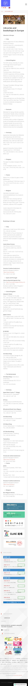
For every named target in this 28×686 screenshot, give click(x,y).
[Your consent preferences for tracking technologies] (20, 684)
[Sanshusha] (17, 648)
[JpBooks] (8, 643)
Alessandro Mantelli (17, 675)
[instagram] (5, 8)
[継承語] (14, 523)
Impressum (7, 618)
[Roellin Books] (8, 653)
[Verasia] (8, 648)
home (2, 11)
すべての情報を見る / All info (14, 602)
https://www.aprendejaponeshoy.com (15, 282)
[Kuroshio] (17, 643)
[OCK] (14, 543)
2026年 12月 (7, 557)
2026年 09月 (7, 578)
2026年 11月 (7, 570)
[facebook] (2, 8)
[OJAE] (14, 533)
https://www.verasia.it (9, 272)
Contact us (6, 630)
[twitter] (3, 8)
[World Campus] (17, 653)
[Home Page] (14, 3)
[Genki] (17, 639)
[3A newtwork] (8, 639)
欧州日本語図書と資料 (9, 11)
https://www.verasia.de (9, 459)
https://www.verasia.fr (9, 484)
